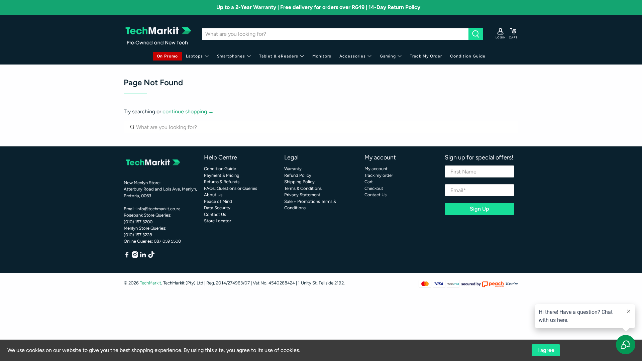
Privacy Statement (302, 194)
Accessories (352, 56)
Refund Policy (297, 175)
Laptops (194, 56)
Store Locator (217, 220)
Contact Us (215, 214)
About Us (213, 194)
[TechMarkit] (157, 34)
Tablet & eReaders (278, 56)
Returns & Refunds (221, 181)
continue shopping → (188, 111)
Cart (368, 181)
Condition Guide (468, 56)
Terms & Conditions (303, 188)
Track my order (378, 175)
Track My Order (426, 56)
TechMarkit (150, 282)
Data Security (217, 207)
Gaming (388, 56)
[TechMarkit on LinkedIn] (143, 256)
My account (376, 168)
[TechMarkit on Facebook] (127, 256)
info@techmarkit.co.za (158, 208)
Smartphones (231, 56)
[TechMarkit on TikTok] (151, 256)
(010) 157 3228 (138, 234)
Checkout (373, 188)
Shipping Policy (299, 181)
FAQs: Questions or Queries (230, 188)
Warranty (293, 168)
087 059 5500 (167, 241)
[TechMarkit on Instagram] (135, 256)
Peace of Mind (218, 201)
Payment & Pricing (221, 175)
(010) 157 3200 (138, 221)
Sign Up (479, 209)
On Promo (167, 56)
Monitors (321, 56)
